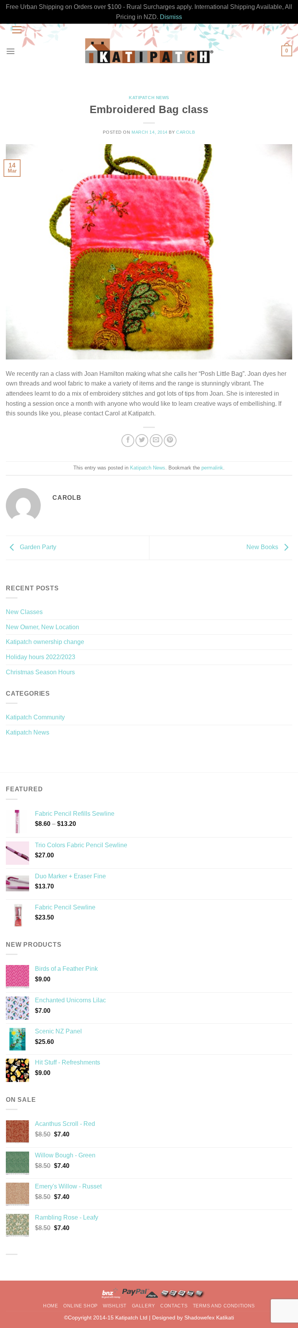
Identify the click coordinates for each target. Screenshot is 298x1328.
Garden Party (37, 547)
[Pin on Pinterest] (170, 440)
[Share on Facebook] (127, 440)
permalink (212, 468)
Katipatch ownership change (45, 642)
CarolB (185, 132)
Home (50, 1306)
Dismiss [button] (171, 17)
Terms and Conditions (224, 1306)
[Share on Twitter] (141, 440)
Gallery (143, 1306)
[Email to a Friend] (156, 440)
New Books (263, 547)
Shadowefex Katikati (209, 1317)
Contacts (173, 1306)
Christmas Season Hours (40, 672)
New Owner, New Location (42, 627)
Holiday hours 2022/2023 (40, 657)
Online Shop (80, 1306)
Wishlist (114, 1306)
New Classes (24, 612)
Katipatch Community (35, 717)
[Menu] (10, 51)
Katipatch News (149, 97)
